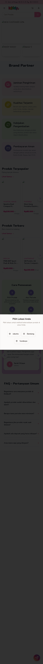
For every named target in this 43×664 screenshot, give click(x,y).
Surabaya (23, 341)
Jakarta (16, 334)
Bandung (30, 334)
